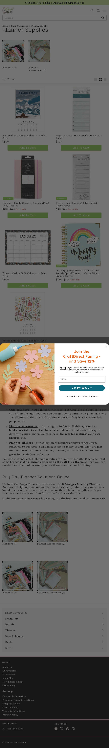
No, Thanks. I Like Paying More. (81, 396)
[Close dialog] (105, 347)
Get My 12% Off (82, 388)
